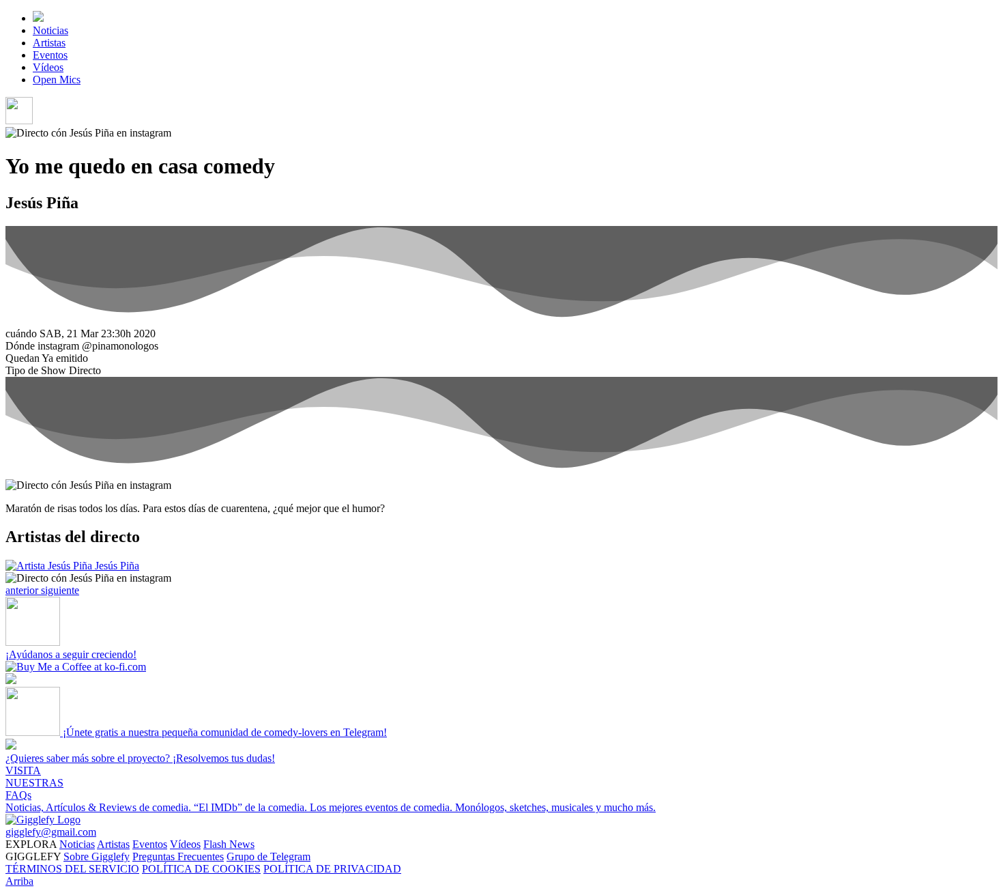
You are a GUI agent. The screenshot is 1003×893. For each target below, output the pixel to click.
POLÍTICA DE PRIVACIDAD (332, 869)
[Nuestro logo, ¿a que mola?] (43, 819)
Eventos (50, 55)
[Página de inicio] (38, 18)
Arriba (19, 881)
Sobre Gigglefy (96, 856)
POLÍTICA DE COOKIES (201, 869)
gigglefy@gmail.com (50, 832)
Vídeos (48, 67)
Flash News (229, 844)
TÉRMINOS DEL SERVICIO (72, 869)
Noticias (50, 30)
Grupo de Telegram (268, 856)
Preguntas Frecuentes (178, 856)
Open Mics (57, 79)
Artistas (49, 42)
